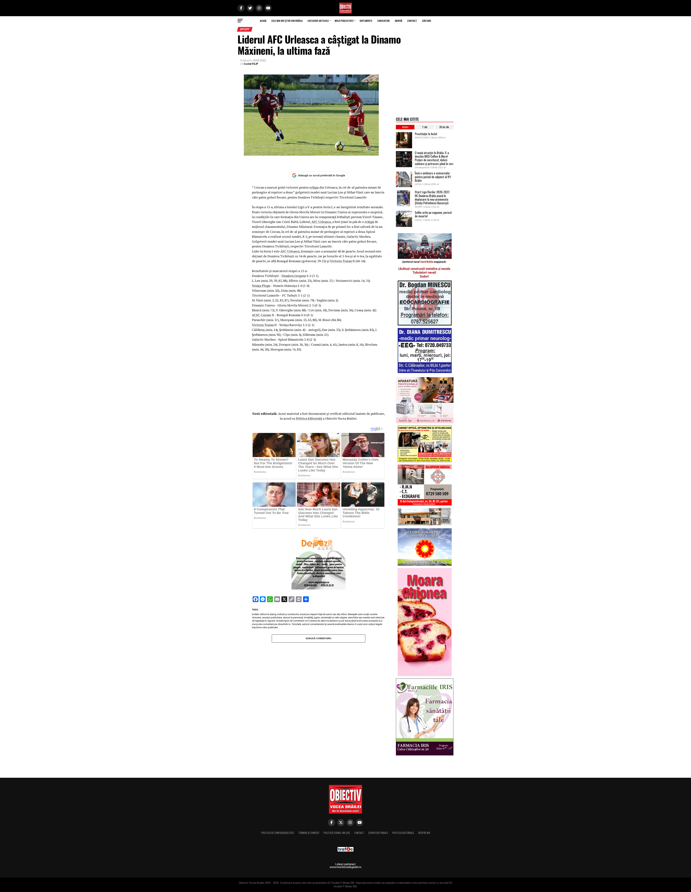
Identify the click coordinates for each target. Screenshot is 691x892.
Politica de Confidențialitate (277, 833)
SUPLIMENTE (366, 20)
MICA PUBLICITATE (344, 20)
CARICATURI (383, 20)
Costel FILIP (251, 63)
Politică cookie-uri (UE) (337, 833)
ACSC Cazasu (261, 315)
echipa (314, 187)
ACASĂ (263, 20)
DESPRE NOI (424, 833)
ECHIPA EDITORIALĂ (378, 833)
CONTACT (412, 20)
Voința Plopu (261, 286)
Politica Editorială (309, 418)
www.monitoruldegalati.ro (345, 867)
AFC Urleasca (321, 222)
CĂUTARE (426, 20)
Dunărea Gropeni (294, 276)
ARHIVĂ (398, 20)
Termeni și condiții (308, 833)
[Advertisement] (318, 380)
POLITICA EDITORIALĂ (403, 833)
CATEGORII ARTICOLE (318, 20)
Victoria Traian (341, 261)
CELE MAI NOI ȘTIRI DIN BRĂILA (286, 20)
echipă (369, 222)
